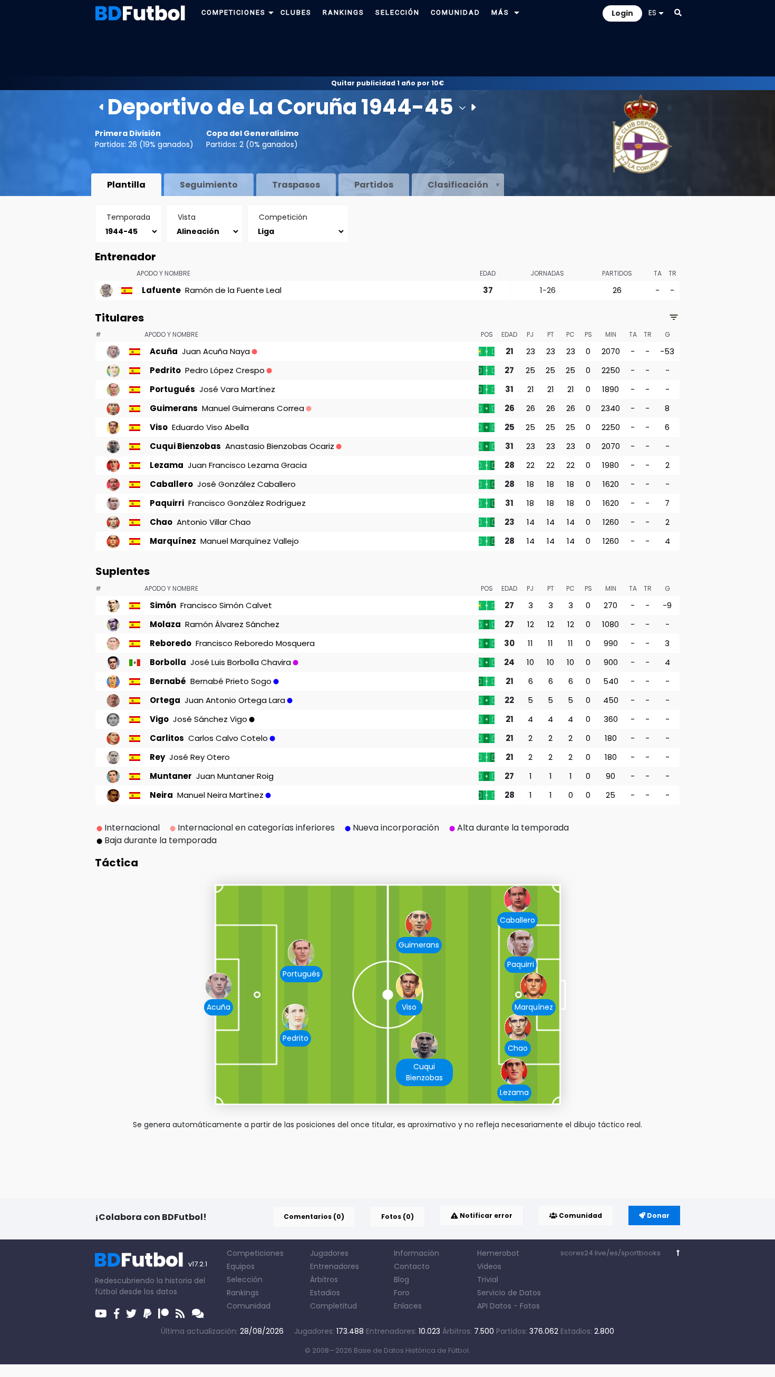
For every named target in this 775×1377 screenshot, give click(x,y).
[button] (271, 12)
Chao (518, 1048)
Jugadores (329, 1253)
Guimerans (419, 945)
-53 (667, 351)
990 (611, 643)
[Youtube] (101, 1313)
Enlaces (408, 1306)
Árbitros (324, 1279)
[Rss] (180, 1313)
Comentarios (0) (314, 1216)
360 (611, 719)
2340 (610, 408)
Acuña (218, 1007)
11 (530, 643)
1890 (610, 389)
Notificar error (485, 1215)
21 (530, 389)
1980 (610, 465)
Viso (409, 1007)
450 (610, 700)
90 (610, 776)
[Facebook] (116, 1313)
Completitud (333, 1306)
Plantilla (126, 185)
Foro (402, 1292)
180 (611, 738)
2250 (611, 370)
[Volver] (678, 1253)
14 (531, 522)
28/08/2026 (262, 1331)
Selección (245, 1279)
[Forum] (198, 1313)
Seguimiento (209, 185)
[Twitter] (131, 1313)
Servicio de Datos (509, 1292)
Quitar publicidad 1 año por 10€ (387, 83)
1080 (610, 624)
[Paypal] (147, 1313)
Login (622, 13)
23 (530, 351)
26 (617, 290)
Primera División (128, 133)
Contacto (412, 1266)
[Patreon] (163, 1313)
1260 (611, 522)
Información (416, 1253)
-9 (667, 605)
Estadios (325, 1292)
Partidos (373, 185)
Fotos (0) (397, 1216)
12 (530, 624)
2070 (611, 351)
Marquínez (534, 1007)
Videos (489, 1266)
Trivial (487, 1279)
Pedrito (295, 1038)
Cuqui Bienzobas (424, 1072)
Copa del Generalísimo (252, 133)
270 (610, 605)
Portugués (301, 974)
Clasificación (458, 185)
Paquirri (520, 964)
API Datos (494, 1306)
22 (530, 465)
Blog (401, 1279)
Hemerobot (498, 1253)
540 (610, 681)
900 (611, 662)
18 (530, 484)
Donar (657, 1215)
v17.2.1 (197, 1264)
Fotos (530, 1306)
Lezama (514, 1092)
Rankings (243, 1292)
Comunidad (579, 1215)
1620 (611, 484)
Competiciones (255, 1253)
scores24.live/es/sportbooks (610, 1253)
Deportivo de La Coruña (232, 107)
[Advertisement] (387, 50)
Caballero (517, 920)
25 (530, 370)
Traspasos (296, 185)
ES (652, 12)
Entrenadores (334, 1266)
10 (530, 662)
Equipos (241, 1266)
